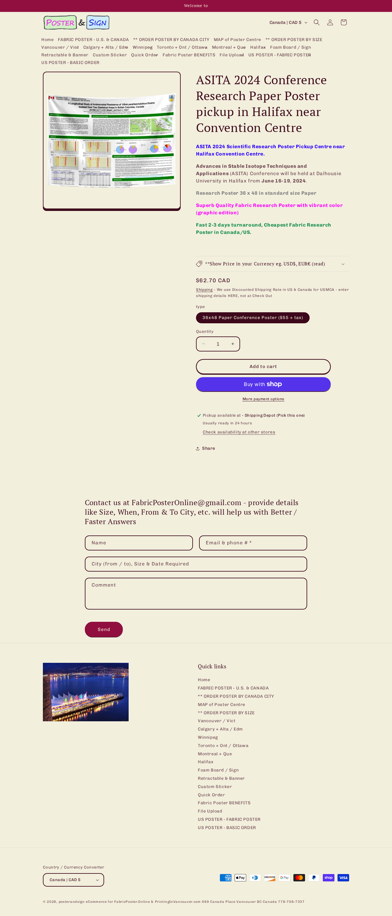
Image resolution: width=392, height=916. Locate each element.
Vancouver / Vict (217, 721)
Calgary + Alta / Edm (220, 729)
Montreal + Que (215, 753)
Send (104, 629)
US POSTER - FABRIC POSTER (229, 819)
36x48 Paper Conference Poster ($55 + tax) (252, 317)
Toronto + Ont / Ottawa (223, 745)
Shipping (204, 289)
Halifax (205, 762)
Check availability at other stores (239, 432)
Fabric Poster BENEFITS (224, 803)
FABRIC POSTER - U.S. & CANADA (233, 688)
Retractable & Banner (221, 778)
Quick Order (211, 795)
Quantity (204, 331)
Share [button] (208, 448)
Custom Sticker (215, 786)
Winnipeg (208, 737)
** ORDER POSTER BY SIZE (226, 712)
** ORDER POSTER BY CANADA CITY (236, 696)
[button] (60, 47)
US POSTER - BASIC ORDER (227, 827)
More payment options (264, 399)
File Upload (210, 811)
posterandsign (72, 902)
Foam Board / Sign (218, 770)
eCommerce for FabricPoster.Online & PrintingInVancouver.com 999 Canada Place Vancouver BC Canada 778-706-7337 (195, 902)
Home (204, 680)
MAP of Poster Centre (221, 704)
